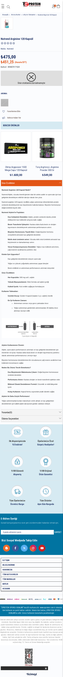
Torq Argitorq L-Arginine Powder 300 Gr (47, 168)
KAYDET (58, 532)
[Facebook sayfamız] (14, 547)
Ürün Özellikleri (8, 183)
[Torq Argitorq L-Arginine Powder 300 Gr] (47, 147)
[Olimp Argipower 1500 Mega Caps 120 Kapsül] (16, 147)
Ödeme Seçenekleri (10, 418)
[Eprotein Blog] (5, 547)
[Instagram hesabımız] (32, 547)
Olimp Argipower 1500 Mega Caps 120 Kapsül (16, 168)
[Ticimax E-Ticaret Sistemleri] (31, 674)
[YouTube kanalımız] (41, 547)
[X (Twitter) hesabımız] (23, 547)
